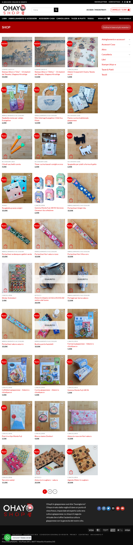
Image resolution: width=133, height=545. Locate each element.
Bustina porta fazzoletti (44, 344)
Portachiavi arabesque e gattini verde (17, 254)
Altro (104, 49)
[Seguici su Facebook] (122, 2)
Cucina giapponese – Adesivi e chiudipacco (47, 391)
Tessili (90, 18)
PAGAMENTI (17, 535)
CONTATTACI (114, 2)
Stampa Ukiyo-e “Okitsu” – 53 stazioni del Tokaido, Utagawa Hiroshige (50, 73)
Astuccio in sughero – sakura (46, 480)
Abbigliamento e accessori (23, 18)
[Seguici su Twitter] (108, 508)
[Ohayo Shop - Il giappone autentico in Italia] (15, 10)
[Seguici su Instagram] (125, 2)
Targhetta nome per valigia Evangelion (12, 119)
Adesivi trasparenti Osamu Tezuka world (81, 73)
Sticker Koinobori (9, 298)
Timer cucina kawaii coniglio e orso (49, 164)
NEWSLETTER (101, 2)
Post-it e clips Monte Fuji (12, 436)
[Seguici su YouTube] (130, 2)
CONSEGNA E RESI (31, 535)
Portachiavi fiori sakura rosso (46, 254)
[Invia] (56, 10)
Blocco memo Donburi (44, 436)
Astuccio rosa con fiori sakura (79, 436)
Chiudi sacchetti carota (11, 164)
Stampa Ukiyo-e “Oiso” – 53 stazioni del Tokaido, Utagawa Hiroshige (16, 73)
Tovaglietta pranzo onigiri (12, 208)
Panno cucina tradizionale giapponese (78, 119)
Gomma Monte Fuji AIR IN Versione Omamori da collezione (49, 209)
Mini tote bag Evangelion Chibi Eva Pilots (49, 119)
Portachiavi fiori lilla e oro (78, 254)
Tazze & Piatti (78, 18)
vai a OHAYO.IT (96, 535)
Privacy (73, 535)
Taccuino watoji (8, 480)
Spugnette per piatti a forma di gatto (82, 164)
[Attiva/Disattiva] (129, 39)
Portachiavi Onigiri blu (77, 208)
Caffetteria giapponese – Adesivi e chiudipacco (15, 391)
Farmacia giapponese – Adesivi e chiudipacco (81, 345)
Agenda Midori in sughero (78, 480)
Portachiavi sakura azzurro (13, 344)
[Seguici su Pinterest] (127, 2)
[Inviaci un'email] (113, 508)
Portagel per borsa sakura (78, 298)
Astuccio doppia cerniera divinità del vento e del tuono (49, 299)
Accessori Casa (47, 18)
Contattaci (84, 535)
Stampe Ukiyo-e (109, 64)
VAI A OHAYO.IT (125, 18)
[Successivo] (55, 491)
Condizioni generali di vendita (54, 535)
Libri (4, 18)
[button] (96, 9)
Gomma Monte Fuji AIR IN (78, 390)
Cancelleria (62, 18)
